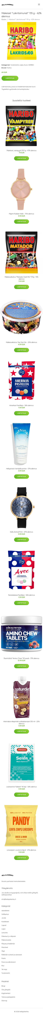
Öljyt (3, 951)
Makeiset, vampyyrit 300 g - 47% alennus (21, 150)
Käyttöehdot (6, 993)
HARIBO (31, 65)
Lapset (4, 925)
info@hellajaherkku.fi (9, 899)
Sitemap (4, 1001)
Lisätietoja (10, 78)
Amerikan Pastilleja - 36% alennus (21, 405)
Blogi (3, 986)
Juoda (4, 918)
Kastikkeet (5, 922)
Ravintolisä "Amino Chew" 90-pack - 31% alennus (21, 658)
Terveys (4, 969)
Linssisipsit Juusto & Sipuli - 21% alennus (21, 850)
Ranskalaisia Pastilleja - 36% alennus (21, 595)
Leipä (21, 65)
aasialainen (5, 911)
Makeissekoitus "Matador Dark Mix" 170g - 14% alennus (21, 278)
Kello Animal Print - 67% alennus (21, 532)
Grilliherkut (5, 914)
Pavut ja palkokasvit (9, 962)
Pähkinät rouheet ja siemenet (12, 955)
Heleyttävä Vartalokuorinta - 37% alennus (21, 469)
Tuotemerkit (14, 65)
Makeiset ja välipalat (9, 936)
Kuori (26, 65)
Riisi (3, 966)
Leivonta (5, 933)
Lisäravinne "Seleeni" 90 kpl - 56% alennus (21, 787)
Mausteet (5, 947)
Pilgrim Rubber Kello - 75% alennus (21, 214)
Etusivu (4, 19)
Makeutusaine (6, 940)
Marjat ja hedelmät (8, 944)
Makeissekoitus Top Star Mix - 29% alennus (21, 342)
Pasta (4, 958)
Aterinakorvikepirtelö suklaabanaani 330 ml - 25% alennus (21, 723)
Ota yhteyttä (6, 990)
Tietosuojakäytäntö (8, 997)
